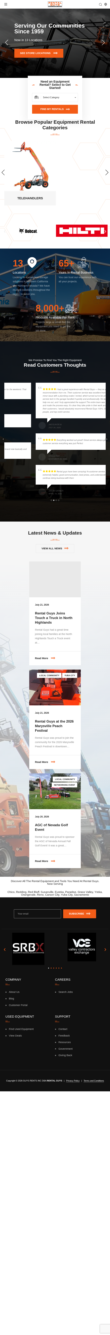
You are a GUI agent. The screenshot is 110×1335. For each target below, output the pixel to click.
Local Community (49, 675)
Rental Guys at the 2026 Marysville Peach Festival (54, 725)
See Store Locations (37, 54)
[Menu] (5, 4)
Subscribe (76, 913)
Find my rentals (52, 109)
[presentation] (6, 42)
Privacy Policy (73, 1080)
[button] (4, 231)
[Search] (100, 4)
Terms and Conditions (94, 1080)
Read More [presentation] (58, 655)
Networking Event (64, 785)
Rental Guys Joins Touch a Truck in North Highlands (53, 617)
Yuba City (69, 675)
